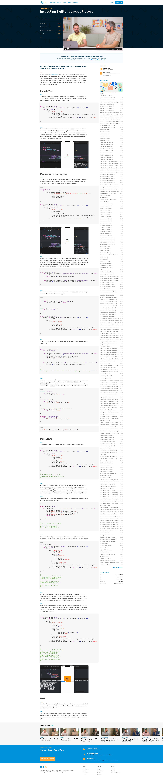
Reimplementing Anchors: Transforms (109, 339)
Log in (111, 2)
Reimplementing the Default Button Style (110, 276)
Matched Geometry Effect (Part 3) (108, 450)
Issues (85, 774)
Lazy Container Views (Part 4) (107, 238)
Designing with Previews (106, 475)
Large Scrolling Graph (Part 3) (107, 443)
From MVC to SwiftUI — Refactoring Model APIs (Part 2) (114, 492)
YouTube (99, 774)
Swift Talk (43, 8)
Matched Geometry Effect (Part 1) (108, 456)
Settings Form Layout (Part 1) (107, 127)
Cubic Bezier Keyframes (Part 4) (108, 310)
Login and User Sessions (106, 550)
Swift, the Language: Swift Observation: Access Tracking (114, 331)
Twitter (99, 773)
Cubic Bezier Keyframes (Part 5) (108, 308)
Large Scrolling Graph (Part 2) (107, 446)
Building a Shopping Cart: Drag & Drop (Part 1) (111, 526)
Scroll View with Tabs (105, 363)
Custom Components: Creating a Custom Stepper (112, 386)
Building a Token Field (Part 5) (107, 174)
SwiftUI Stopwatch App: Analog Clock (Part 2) (111, 509)
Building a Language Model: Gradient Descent (130, 739)
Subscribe (119, 2)
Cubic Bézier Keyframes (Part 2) (108, 314)
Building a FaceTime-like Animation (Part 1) (111, 187)
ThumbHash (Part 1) (105, 140)
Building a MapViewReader (106, 462)
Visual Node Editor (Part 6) (106, 148)
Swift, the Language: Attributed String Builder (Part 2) (113, 356)
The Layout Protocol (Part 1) (107, 110)
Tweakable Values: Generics (107, 295)
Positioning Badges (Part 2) (106, 271)
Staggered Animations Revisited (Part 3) (110, 189)
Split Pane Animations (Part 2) (107, 97)
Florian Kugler (119, 579)
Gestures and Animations (106, 460)
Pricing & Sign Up (47, 759)
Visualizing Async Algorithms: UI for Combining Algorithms (114, 422)
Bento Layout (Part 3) (105, 248)
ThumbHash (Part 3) (105, 136)
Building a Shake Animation (107, 535)
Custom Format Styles (105, 195)
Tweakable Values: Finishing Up (108, 291)
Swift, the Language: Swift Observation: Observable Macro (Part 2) (116, 325)
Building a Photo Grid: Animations (108, 416)
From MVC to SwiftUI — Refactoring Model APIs (112, 494)
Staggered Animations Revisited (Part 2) (110, 191)
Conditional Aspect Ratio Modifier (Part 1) (110, 280)
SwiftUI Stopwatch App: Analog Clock (109, 511)
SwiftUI (102, 94)
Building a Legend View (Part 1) (107, 286)
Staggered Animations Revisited (108, 193)
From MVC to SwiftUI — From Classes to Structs (112, 490)
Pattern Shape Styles (105, 288)
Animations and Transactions (107, 441)
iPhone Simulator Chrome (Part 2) (108, 382)
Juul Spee (120, 581)
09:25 (41, 378)
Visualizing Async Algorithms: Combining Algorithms (113, 424)
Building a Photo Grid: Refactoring (108, 407)
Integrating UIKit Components (107, 554)
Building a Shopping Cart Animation (109, 530)
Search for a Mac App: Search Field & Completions (112, 405)
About (113, 769)
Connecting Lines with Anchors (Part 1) (109, 337)
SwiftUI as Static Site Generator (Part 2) (110, 170)
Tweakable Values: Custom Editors (108, 293)
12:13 (41, 442)
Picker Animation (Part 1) (106, 267)
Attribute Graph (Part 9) (106, 206)
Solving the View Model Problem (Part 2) (110, 121)
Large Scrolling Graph (105, 448)
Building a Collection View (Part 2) (108, 539)
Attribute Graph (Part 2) (106, 221)
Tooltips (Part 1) (104, 259)
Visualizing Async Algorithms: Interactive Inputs (112, 429)
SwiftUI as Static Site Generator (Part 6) (110, 161)
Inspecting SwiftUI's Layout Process (109, 399)
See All (52, 725)
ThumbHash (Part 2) (105, 138)
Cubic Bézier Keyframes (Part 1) (108, 316)
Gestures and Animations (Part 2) (108, 458)
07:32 (41, 290)
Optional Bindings (104, 201)
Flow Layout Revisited (105, 465)
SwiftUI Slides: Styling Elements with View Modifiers (113, 482)
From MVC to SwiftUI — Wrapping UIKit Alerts (111, 499)
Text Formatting (104, 197)
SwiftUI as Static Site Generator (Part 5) (110, 163)
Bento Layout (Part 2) (105, 250)
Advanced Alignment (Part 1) (107, 439)
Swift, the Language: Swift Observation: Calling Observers (114, 329)
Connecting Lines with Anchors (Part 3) (109, 333)
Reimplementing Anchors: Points (108, 342)
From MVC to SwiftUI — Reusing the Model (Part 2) (112, 501)
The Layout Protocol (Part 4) (107, 104)
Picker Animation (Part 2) (106, 265)
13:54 (41, 496)
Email (113, 771)
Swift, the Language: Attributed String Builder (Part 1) (113, 358)
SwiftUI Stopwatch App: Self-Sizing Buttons (111, 518)
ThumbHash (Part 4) (105, 134)
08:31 (41, 339)
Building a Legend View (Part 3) (107, 282)
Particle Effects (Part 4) (106, 229)
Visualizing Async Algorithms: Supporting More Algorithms (114, 426)
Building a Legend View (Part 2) (107, 284)
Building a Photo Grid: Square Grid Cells (110, 418)
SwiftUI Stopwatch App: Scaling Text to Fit (110, 507)
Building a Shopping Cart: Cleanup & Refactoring (112, 522)
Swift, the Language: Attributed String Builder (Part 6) (113, 348)
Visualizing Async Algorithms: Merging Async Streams (113, 431)
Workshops (86, 773)
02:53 (41, 127)
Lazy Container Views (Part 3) (107, 240)
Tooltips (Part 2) (104, 257)
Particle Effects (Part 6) (106, 225)
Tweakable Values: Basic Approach (108, 297)
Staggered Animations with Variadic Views (110, 371)
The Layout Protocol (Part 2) (107, 108)
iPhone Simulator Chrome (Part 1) (108, 384)
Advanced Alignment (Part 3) (107, 435)
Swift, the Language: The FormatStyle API (110, 102)
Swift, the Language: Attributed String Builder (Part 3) (113, 354)
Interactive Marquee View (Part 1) (108, 305)
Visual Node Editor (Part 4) (106, 153)
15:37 (41, 592)
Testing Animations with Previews (108, 473)
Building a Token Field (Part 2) (107, 180)
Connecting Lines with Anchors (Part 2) (109, 335)
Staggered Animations (105, 373)
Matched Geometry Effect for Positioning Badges (112, 117)
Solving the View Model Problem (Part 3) (110, 119)
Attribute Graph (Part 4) (106, 216)
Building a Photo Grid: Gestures (108, 409)
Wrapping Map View (105, 505)
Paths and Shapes (104, 547)
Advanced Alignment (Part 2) (107, 437)
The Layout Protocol (105, 420)
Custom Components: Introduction (108, 395)
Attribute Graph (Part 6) (106, 212)
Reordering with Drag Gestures (107, 537)
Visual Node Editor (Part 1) (106, 159)
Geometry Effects (104, 543)
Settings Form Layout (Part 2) (107, 125)
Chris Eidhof (120, 577)
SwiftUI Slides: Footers (105, 477)
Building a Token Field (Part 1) (107, 182)
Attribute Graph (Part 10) (106, 204)
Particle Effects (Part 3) (106, 231)
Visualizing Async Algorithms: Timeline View (111, 433)
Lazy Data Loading (104, 556)
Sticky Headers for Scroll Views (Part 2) (109, 365)
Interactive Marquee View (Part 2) (108, 303)
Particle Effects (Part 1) (106, 235)
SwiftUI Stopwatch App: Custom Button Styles (111, 520)
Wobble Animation (104, 269)
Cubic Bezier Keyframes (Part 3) (108, 312)
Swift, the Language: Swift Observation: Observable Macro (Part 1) (116, 327)
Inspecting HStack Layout (106, 397)
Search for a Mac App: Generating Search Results (112, 403)
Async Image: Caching (105, 378)
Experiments (84, 737)
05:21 (41, 256)
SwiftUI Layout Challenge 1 (106, 471)
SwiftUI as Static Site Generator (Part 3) (110, 168)
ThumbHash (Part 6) (105, 129)
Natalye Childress (118, 583)
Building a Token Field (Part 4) (107, 176)
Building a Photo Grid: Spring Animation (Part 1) (112, 412)
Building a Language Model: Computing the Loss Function (150, 739)
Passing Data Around (105, 558)
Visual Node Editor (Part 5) (106, 150)
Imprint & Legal (115, 773)
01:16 (41, 94)
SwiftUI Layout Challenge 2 (106, 469)
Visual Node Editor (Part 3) (106, 155)
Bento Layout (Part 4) (105, 246)
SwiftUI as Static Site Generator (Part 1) (110, 172)
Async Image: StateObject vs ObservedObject (111, 380)
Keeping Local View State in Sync (108, 199)
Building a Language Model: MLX (89, 739)
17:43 (41, 711)
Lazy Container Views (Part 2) (107, 242)
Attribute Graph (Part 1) (106, 223)
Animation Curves (104, 533)
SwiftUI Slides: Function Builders (108, 486)
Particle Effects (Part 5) (106, 227)
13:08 (41, 483)
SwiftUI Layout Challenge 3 (106, 467)
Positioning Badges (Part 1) (106, 274)
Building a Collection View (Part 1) (108, 541)
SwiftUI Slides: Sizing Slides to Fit (108, 484)
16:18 (41, 603)
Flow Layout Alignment (105, 346)
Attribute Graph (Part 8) (106, 208)
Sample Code (106, 68)
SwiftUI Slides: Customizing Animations (110, 479)
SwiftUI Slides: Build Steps (106, 488)
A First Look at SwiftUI (105, 564)
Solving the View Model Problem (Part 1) (110, 123)
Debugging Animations (105, 263)
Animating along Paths (105, 545)
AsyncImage (103, 454)
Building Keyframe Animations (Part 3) (109, 318)
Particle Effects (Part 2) (106, 233)
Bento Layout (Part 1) (105, 252)
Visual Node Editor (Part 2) (106, 157)
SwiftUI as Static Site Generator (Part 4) (110, 165)
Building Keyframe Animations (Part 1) (109, 322)
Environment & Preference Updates (109, 254)
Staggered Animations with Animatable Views (111, 369)
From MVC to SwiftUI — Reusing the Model (110, 503)
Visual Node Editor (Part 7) (106, 146)
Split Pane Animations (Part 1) (107, 100)
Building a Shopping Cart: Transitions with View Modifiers (114, 528)
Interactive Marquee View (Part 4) (108, 299)
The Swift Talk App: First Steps (107, 560)
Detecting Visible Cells (105, 261)
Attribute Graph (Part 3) (106, 218)
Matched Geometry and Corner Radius (109, 112)
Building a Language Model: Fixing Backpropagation (109, 739)
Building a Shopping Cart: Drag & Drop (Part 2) (111, 524)
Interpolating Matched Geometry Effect (110, 114)
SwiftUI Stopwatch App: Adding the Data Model (112, 516)
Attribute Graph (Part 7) (106, 210)
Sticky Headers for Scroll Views (107, 367)
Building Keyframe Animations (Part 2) (109, 320)
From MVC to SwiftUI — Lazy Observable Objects (112, 496)
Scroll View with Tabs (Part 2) (107, 361)
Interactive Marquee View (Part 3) (108, 301)
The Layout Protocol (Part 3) (107, 106)
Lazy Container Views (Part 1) (107, 244)
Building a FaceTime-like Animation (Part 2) (111, 184)
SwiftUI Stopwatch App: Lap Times (108, 513)
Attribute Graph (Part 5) (106, 214)
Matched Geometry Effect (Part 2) (108, 452)
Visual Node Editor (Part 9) (106, 142)
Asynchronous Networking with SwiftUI (109, 562)
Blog (98, 769)
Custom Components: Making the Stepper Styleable (113, 390)
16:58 (41, 702)
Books (84, 771)
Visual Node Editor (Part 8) (106, 144)
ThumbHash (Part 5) (105, 131)
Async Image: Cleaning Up (106, 375)
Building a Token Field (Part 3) (107, 178)
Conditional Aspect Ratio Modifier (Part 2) (110, 278)
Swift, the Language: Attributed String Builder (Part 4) (113, 352)
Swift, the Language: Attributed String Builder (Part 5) (113, 350)
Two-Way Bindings (104, 552)
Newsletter (100, 771)
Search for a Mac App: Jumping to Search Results (112, 401)
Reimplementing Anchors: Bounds (108, 344)
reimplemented (53, 74)
